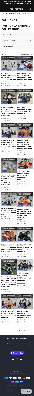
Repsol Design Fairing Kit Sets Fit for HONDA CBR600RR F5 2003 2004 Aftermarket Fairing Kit (25, 145)
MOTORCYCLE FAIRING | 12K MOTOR (14, 385)
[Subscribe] (27, 344)
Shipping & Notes (17, 46)
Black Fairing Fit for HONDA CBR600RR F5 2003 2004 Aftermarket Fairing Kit (25, 109)
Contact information (18, 392)
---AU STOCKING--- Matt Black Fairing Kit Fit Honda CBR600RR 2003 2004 (24, 277)
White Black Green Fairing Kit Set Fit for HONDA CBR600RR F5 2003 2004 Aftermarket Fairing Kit (9, 281)
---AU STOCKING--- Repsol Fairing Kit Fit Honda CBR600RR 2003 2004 (24, 175)
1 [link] (9, 330)
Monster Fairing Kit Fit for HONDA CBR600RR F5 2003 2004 (8, 211)
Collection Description (17, 35)
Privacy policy (8, 389)
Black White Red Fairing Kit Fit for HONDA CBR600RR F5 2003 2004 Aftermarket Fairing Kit (9, 110)
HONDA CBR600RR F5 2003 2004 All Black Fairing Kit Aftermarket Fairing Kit (24, 247)
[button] (4, 9)
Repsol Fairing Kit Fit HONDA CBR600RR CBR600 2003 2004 (8, 314)
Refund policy (28, 385)
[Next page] (24, 331)
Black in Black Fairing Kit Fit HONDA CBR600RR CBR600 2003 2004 (8, 143)
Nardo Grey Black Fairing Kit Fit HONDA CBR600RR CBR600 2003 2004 (8, 77)
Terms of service (17, 389)
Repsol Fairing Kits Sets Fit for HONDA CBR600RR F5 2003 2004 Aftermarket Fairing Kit (24, 214)
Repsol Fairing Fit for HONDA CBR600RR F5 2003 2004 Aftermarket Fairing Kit (9, 247)
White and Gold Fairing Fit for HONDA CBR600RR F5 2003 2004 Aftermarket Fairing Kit (8, 179)
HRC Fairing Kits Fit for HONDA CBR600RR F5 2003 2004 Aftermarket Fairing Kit (25, 77)
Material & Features (17, 40)
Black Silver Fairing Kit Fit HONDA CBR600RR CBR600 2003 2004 (24, 314)
